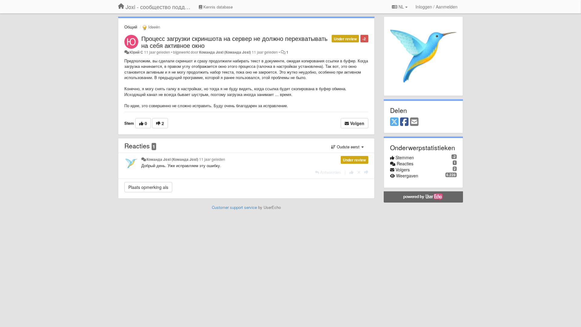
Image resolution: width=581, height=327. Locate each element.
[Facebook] (404, 122)
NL (401, 7)
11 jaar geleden (212, 159)
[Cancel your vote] (358, 172)
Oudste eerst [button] (348, 147)
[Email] (414, 122)
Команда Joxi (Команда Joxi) (225, 52)
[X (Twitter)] (394, 122)
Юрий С (136, 52)
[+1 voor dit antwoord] (351, 172)
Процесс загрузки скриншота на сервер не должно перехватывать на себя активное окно (234, 42)
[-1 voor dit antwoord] (366, 172)
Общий (130, 27)
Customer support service (234, 207)
